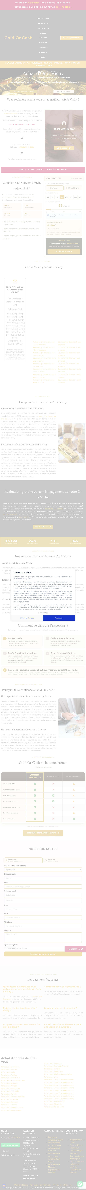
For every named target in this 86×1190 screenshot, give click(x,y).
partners (28, 582)
